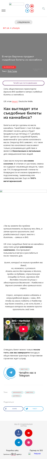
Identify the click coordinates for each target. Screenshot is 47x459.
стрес (17, 396)
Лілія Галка (12, 71)
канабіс (18, 392)
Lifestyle (9, 67)
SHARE (14, 408)
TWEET (35, 408)
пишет (15, 101)
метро (30, 392)
